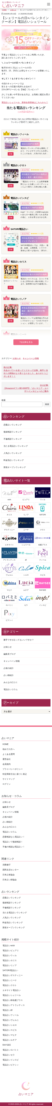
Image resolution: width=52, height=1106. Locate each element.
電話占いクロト (19, 165)
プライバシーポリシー (13, 769)
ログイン (7, 784)
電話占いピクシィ (11, 1065)
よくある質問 (9, 754)
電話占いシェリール (12, 995)
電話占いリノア (19, 299)
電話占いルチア (10, 1040)
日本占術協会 (9, 875)
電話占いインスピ (20, 198)
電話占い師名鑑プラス (13, 1000)
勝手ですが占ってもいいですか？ (19, 640)
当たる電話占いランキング (16, 446)
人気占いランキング (13, 453)
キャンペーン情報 (31, 358)
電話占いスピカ (10, 1030)
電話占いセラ (9, 1055)
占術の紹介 (9, 668)
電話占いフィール (20, 134)
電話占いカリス (19, 261)
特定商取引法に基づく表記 (15, 774)
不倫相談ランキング (13, 439)
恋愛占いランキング (13, 425)
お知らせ (13, 10)
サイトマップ (9, 779)
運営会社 (7, 759)
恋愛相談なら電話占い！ (14, 837)
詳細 (10, 154)
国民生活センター (11, 870)
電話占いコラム (11, 689)
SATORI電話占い (19, 229)
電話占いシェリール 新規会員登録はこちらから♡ (25, 102)
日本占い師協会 (10, 880)
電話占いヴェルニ (11, 1020)
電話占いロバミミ (11, 1050)
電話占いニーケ (19, 334)
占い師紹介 (9, 675)
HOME (4, 10)
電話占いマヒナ (10, 1035)
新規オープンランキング (15, 467)
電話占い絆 (8, 1010)
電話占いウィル (10, 955)
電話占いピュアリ (11, 950)
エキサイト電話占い (12, 990)
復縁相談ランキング (13, 432)
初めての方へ (9, 749)
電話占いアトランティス (14, 1005)
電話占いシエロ (10, 1025)
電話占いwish (9, 945)
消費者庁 (7, 865)
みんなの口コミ (11, 682)
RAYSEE (7, 1045)
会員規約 (7, 764)
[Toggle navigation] (48, 4)
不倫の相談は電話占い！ (14, 847)
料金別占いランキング (14, 460)
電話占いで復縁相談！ (13, 842)
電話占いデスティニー (13, 975)
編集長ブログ (10, 654)
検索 (4, 400)
